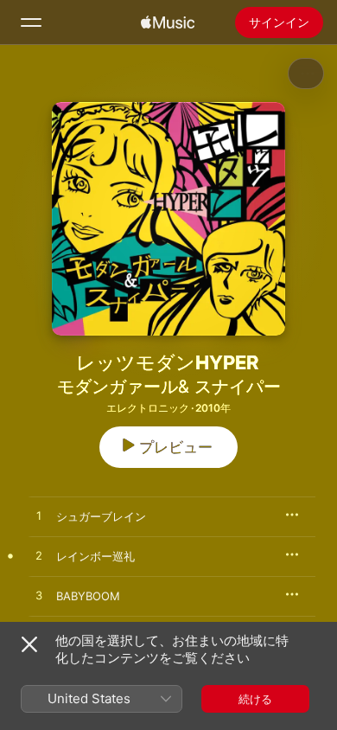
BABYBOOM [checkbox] (88, 596)
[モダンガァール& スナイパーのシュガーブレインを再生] (39, 516)
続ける (255, 699)
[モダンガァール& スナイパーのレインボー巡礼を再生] (39, 556)
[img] (167, 22)
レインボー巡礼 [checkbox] (95, 556)
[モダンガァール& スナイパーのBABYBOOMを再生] (39, 596)
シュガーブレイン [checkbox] (101, 516)
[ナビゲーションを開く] (31, 22)
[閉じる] (29, 644)
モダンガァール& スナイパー (169, 386)
